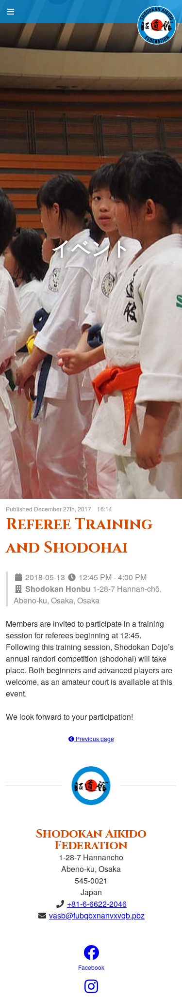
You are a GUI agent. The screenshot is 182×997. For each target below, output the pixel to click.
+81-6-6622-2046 (97, 903)
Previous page (94, 738)
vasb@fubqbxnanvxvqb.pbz (97, 915)
